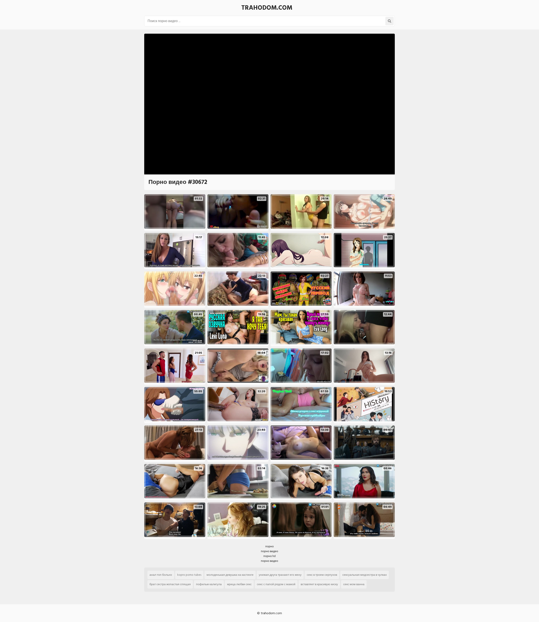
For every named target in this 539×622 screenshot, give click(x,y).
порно (269, 546)
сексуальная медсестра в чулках (364, 574)
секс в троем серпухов (322, 574)
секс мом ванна (353, 584)
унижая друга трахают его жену (280, 574)
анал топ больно (160, 574)
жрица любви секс (239, 584)
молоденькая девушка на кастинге (230, 574)
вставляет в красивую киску (319, 584)
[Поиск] (389, 21)
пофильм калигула (209, 584)
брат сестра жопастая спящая (170, 584)
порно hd (269, 556)
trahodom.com (266, 8)
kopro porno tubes (189, 574)
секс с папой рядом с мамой (276, 584)
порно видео (269, 551)
